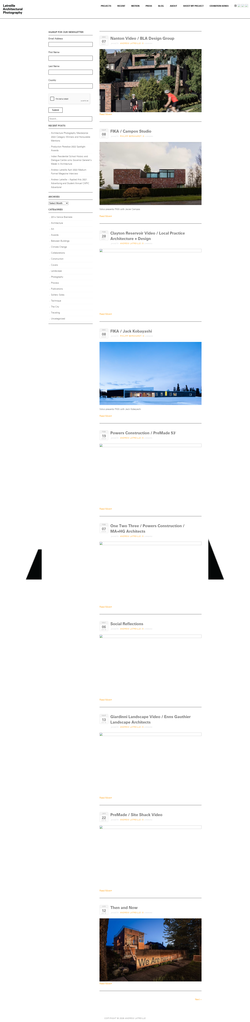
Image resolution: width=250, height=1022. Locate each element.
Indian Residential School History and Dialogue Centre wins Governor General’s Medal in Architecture (71, 160)
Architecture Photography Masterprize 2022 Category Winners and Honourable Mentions (70, 137)
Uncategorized (58, 319)
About (173, 6)
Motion (135, 6)
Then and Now (124, 907)
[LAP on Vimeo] (243, 6)
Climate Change (59, 247)
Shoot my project (193, 6)
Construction (57, 259)
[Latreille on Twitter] (246, 6)
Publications (57, 289)
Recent (121, 6)
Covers (54, 265)
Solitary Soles (57, 295)
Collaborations (58, 253)
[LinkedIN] (239, 6)
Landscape (56, 271)
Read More (105, 114)
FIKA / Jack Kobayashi (131, 331)
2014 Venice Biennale (61, 217)
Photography (57, 277)
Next (198, 999)
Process (55, 283)
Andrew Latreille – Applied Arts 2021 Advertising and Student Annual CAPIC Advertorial (70, 183)
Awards (55, 235)
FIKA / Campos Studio (130, 131)
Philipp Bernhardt (130, 136)
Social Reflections (126, 624)
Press (149, 6)
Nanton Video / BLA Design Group (142, 38)
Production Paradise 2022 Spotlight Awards (68, 149)
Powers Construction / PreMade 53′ (143, 433)
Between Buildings (60, 241)
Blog (161, 6)
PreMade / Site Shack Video (136, 815)
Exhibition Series (219, 6)
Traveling (55, 313)
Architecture (57, 223)
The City (55, 307)
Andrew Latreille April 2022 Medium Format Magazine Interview (68, 172)
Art (52, 229)
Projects (106, 6)
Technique (56, 301)
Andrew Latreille (130, 43)
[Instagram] (235, 6)
